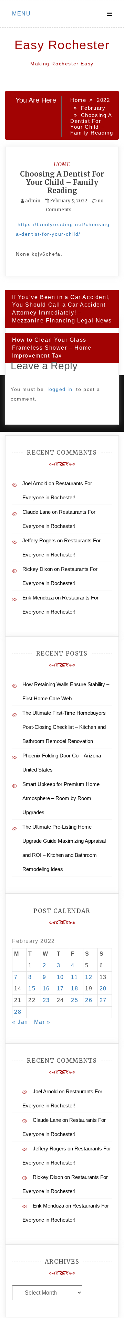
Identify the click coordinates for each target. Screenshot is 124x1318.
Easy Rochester (62, 45)
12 (88, 977)
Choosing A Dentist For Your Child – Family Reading (62, 182)
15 (31, 988)
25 (74, 1000)
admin (32, 201)
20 (103, 988)
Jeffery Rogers (39, 540)
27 (103, 1000)
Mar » (42, 1022)
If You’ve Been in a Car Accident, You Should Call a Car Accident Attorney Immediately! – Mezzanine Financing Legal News (62, 309)
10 (60, 977)
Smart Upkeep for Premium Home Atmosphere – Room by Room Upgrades (61, 798)
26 (88, 1000)
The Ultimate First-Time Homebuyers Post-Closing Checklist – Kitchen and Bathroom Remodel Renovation (64, 727)
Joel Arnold (34, 483)
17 (60, 988)
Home (62, 164)
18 (74, 988)
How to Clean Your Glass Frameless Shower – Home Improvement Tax (52, 348)
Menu (21, 14)
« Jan (20, 1022)
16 (46, 988)
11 (74, 977)
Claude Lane (36, 512)
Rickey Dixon (37, 569)
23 (46, 1000)
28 (17, 1012)
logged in (60, 389)
